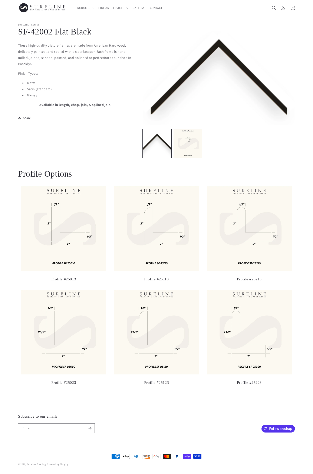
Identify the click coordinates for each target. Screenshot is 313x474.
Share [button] (27, 118)
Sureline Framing (36, 464)
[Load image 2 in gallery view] (188, 143)
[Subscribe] (90, 428)
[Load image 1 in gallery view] (157, 143)
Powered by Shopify (58, 464)
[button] (84, 7)
